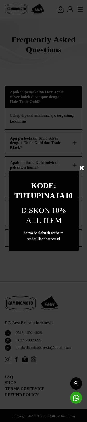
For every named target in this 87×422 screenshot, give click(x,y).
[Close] (82, 168)
